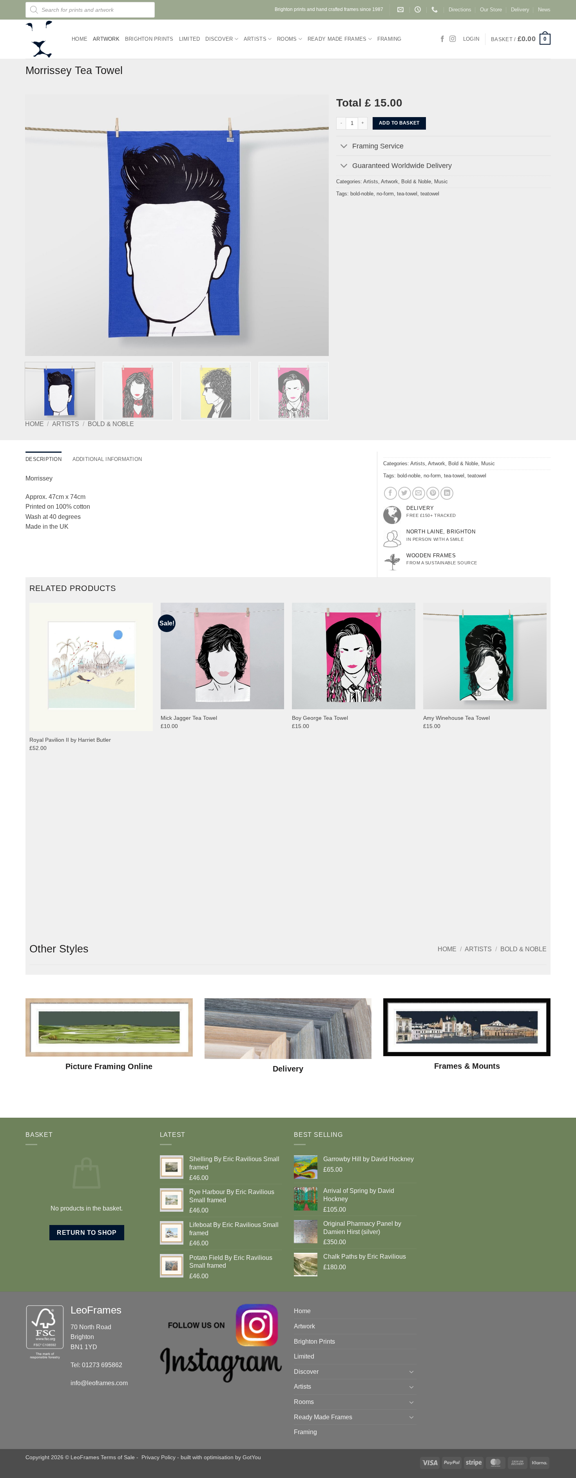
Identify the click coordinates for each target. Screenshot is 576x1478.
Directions (460, 10)
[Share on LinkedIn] (446, 493)
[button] (521, 39)
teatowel (429, 194)
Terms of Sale (118, 1457)
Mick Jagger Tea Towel (189, 718)
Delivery (520, 10)
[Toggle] (343, 146)
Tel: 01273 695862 (96, 1365)
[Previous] (41, 225)
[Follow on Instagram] (452, 39)
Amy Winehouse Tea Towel (456, 718)
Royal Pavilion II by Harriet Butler (70, 740)
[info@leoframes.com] (401, 9)
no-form (385, 194)
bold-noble (361, 194)
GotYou (252, 1457)
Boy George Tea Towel (320, 718)
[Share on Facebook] (390, 493)
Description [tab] (43, 459)
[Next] (313, 225)
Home (79, 39)
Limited (189, 39)
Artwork (106, 39)
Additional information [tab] (107, 459)
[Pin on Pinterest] (432, 493)
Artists (255, 39)
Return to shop (86, 1232)
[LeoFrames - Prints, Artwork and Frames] (42, 39)
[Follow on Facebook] (442, 39)
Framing (389, 39)
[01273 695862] (435, 9)
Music (441, 181)
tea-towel (407, 194)
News (544, 10)
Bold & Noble (111, 424)
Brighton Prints (149, 39)
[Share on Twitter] (404, 493)
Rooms (287, 39)
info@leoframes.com (99, 1383)
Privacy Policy (158, 1457)
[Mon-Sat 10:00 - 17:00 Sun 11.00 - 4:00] (419, 9)
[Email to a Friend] (418, 493)
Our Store (491, 10)
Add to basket (399, 123)
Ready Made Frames (337, 39)
